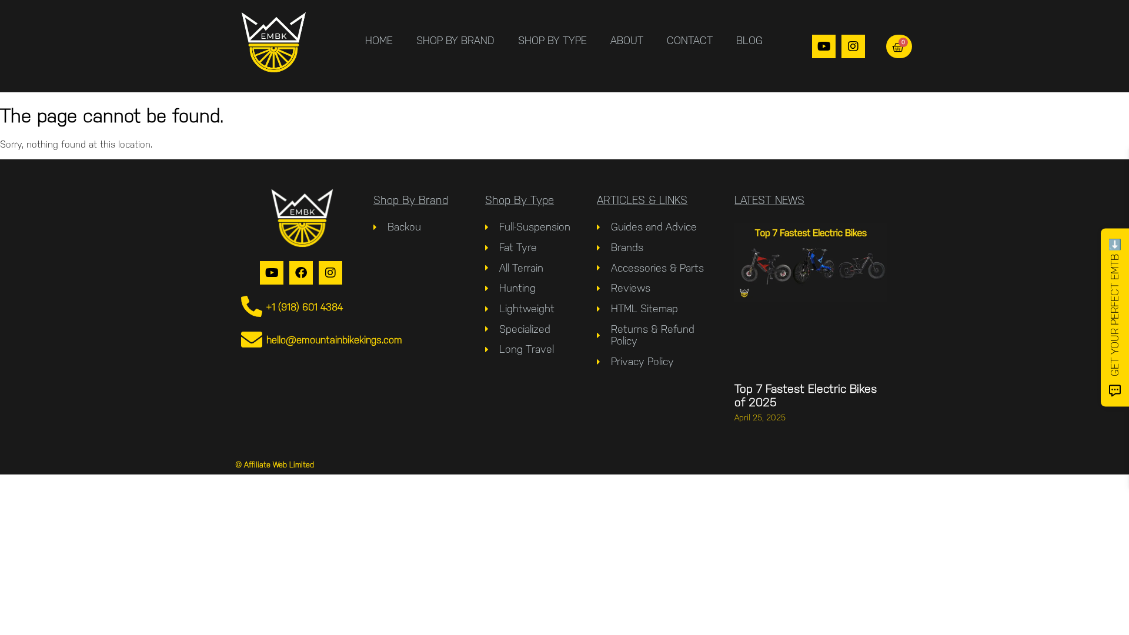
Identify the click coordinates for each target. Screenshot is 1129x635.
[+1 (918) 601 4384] (251, 306)
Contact (690, 40)
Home (379, 40)
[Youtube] (824, 46)
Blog (749, 40)
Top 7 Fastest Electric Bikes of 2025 (805, 395)
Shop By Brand (455, 40)
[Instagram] (853, 46)
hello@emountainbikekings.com (334, 340)
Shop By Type (552, 40)
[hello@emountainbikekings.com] (251, 339)
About (626, 40)
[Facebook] (301, 273)
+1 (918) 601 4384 (304, 307)
